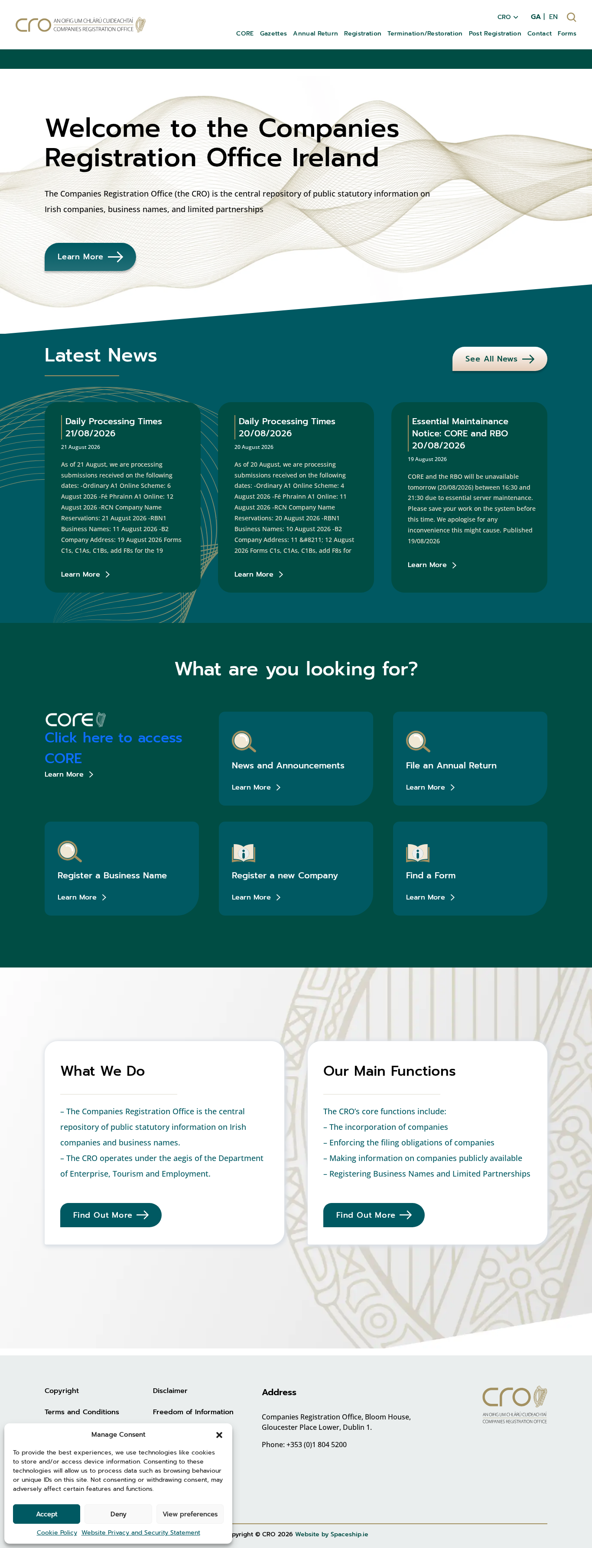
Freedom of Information (193, 1412)
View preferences (190, 1514)
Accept (47, 1514)
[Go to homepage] (81, 25)
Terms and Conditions (82, 1412)
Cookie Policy (57, 1532)
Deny (119, 1514)
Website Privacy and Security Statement (140, 1532)
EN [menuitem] (553, 17)
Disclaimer (170, 1391)
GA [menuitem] (536, 17)
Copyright (62, 1391)
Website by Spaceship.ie (331, 1534)
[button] (219, 1434)
